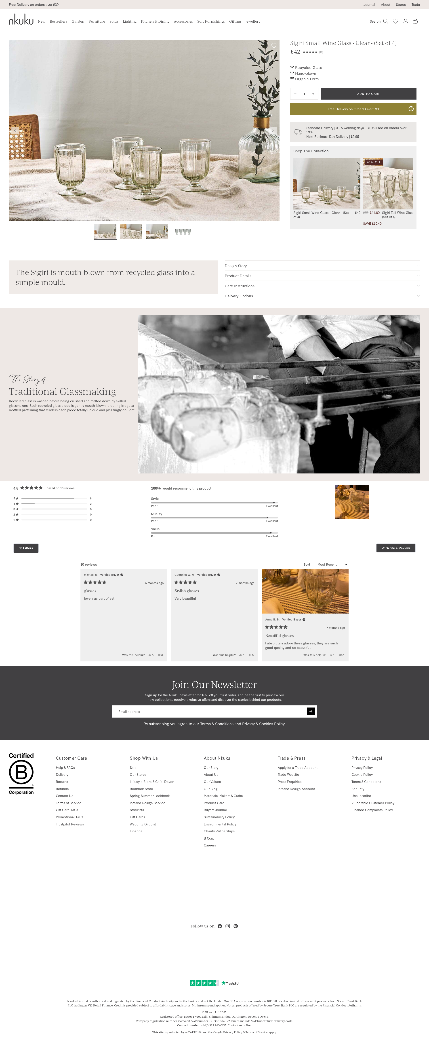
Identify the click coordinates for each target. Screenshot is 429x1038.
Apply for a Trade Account (298, 767)
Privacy (248, 723)
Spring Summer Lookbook (150, 795)
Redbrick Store (141, 788)
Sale (133, 767)
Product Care (214, 802)
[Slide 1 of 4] (105, 231)
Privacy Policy (362, 767)
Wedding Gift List (143, 824)
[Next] (343, 615)
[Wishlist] (395, 21)
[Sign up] (311, 712)
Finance (136, 831)
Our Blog (211, 788)
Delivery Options (239, 295)
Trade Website (288, 774)
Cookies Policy (271, 723)
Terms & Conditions (216, 723)
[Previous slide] (15, 130)
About (385, 4)
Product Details (238, 275)
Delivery (62, 774)
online (247, 1025)
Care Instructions (239, 285)
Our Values (212, 781)
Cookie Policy (362, 774)
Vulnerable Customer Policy (372, 802)
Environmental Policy (220, 824)
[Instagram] (227, 926)
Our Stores (138, 774)
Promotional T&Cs (69, 816)
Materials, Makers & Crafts (223, 795)
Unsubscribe (361, 795)
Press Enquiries (289, 781)
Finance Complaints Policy (372, 809)
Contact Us (64, 795)
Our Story (211, 767)
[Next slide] (273, 130)
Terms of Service (68, 802)
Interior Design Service (147, 802)
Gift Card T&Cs (67, 809)
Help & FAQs (65, 767)
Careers (210, 845)
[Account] (405, 21)
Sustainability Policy (219, 816)
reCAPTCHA (193, 1032)
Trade (416, 4)
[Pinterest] (235, 926)
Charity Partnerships (219, 831)
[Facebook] (220, 926)
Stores (401, 4)
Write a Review (400, 549)
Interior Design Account (296, 788)
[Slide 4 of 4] (183, 231)
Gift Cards (137, 816)
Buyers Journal (215, 809)
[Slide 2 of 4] (131, 231)
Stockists (137, 809)
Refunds (62, 788)
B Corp (209, 838)
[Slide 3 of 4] (157, 231)
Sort (307, 564)
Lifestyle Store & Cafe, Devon (152, 781)
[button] (359, 51)
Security (357, 788)
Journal (369, 4)
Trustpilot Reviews (70, 824)
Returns (62, 781)
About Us (211, 774)
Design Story (236, 265)
